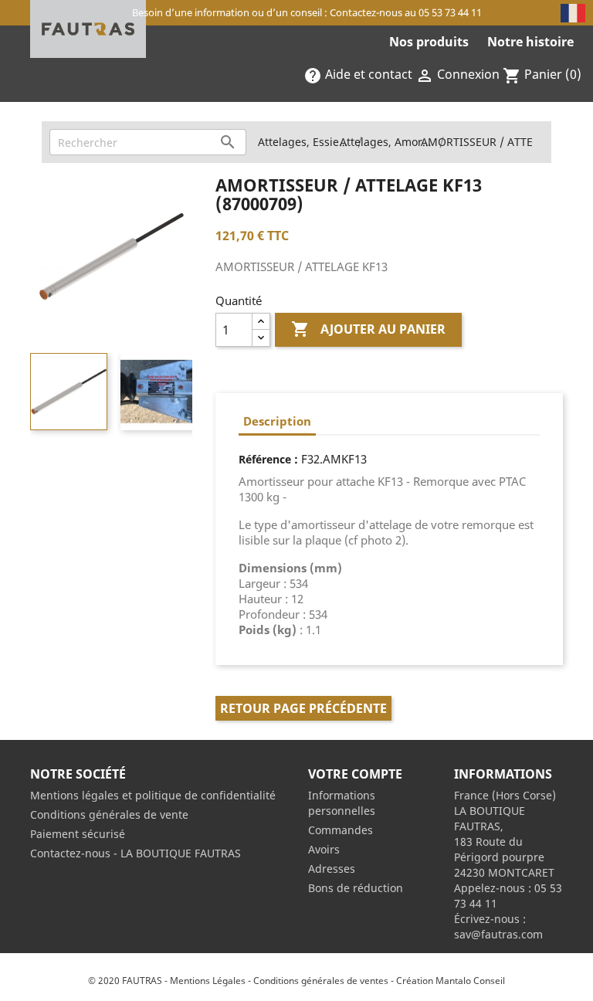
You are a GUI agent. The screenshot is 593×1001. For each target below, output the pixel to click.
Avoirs (324, 849)
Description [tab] (277, 421)
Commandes (340, 830)
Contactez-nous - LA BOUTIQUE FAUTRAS (135, 853)
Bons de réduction (355, 888)
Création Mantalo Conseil (450, 980)
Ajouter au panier (368, 329)
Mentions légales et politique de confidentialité (153, 795)
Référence (265, 459)
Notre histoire (530, 41)
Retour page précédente (303, 708)
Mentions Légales (208, 980)
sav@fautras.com (498, 934)
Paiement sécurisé (77, 833)
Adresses (331, 868)
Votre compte (355, 773)
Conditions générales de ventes (320, 980)
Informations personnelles (341, 803)
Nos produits (429, 41)
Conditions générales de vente (109, 814)
